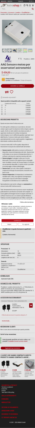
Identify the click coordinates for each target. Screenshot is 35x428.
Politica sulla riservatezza (27, 202)
